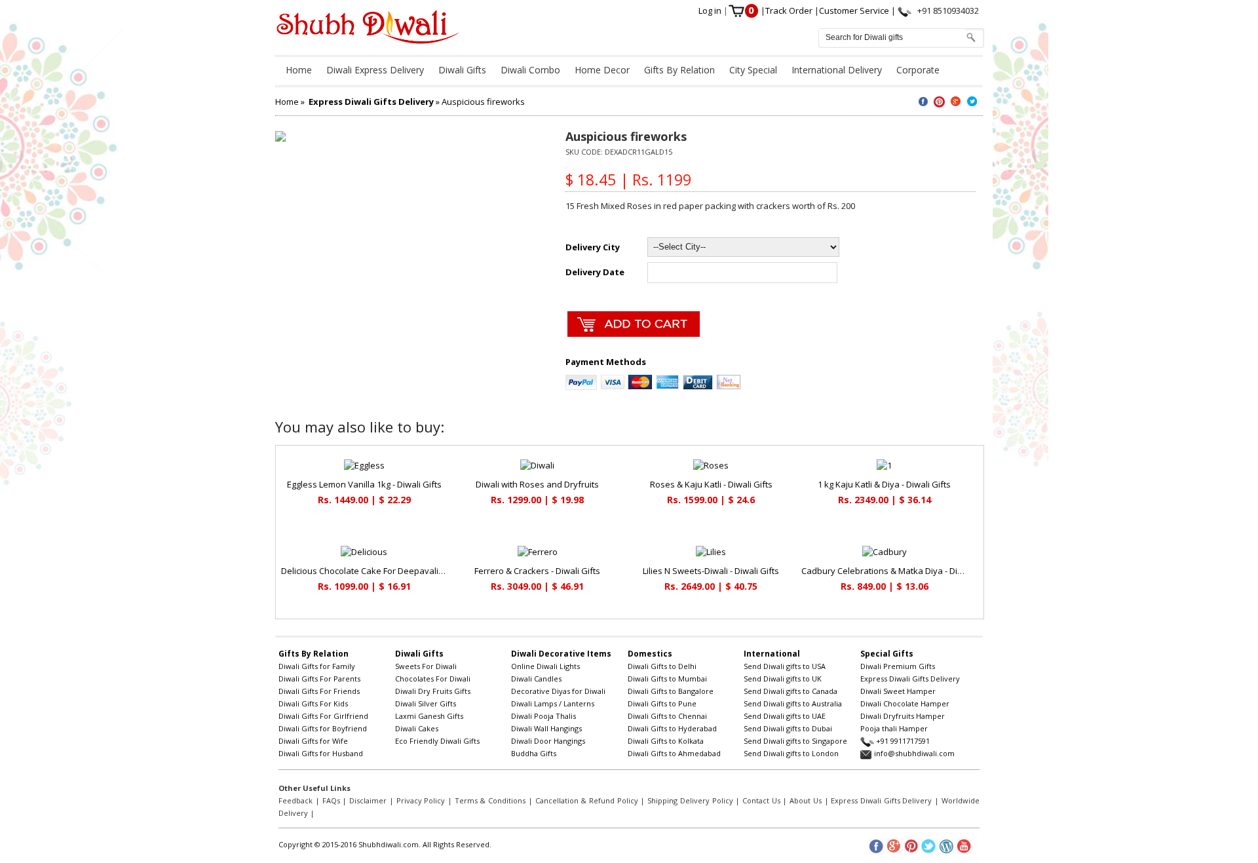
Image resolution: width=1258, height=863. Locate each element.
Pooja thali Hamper (894, 728)
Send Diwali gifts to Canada (790, 691)
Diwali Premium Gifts (897, 666)
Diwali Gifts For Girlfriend (323, 716)
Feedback (295, 800)
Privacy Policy (421, 800)
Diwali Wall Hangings (546, 728)
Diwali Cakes (416, 728)
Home (299, 70)
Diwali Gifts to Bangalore (671, 691)
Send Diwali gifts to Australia (793, 703)
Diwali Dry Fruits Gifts (432, 691)
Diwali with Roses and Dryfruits (537, 484)
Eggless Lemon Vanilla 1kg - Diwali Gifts (364, 484)
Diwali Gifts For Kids (313, 703)
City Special (753, 70)
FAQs (331, 800)
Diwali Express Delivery (375, 70)
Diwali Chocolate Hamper (904, 703)
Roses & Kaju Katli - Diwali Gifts (711, 484)
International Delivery (836, 70)
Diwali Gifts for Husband (320, 753)
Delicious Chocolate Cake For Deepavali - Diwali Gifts (385, 571)
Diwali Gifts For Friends (319, 691)
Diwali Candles (536, 678)
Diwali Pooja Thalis (543, 716)
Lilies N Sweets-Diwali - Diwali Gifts (711, 571)
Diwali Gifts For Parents (319, 678)
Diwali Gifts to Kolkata (666, 741)
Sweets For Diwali (426, 666)
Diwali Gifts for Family (316, 666)
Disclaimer (368, 800)
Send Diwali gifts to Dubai (788, 728)
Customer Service (855, 10)
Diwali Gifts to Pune (662, 703)
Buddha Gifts (533, 753)
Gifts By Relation (679, 70)
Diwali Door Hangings (548, 741)
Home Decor (602, 70)
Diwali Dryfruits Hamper (902, 716)
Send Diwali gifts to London (791, 753)
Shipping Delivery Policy (690, 800)
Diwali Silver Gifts (425, 703)
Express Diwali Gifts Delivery (910, 678)
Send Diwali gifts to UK (783, 678)
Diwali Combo (530, 70)
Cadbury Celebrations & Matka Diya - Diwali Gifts (897, 571)
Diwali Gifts (462, 70)
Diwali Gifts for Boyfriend (322, 728)
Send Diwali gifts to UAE (785, 716)
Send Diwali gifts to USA (785, 666)
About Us (806, 800)
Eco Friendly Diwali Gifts (437, 741)
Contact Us (761, 800)
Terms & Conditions (490, 800)
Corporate (918, 70)
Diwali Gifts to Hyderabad (672, 728)
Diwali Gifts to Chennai (667, 716)
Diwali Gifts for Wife (313, 741)
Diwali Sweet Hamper (898, 691)
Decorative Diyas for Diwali (558, 691)
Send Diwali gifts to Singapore (795, 741)
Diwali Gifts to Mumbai (667, 678)
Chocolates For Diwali (432, 678)
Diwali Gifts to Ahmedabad (674, 753)
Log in (710, 10)
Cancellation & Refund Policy (586, 800)
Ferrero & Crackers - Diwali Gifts (537, 571)
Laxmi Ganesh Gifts (429, 716)
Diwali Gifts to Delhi (662, 666)
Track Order (789, 10)
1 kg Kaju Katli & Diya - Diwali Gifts (884, 484)
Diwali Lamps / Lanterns (552, 703)
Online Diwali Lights (545, 666)
